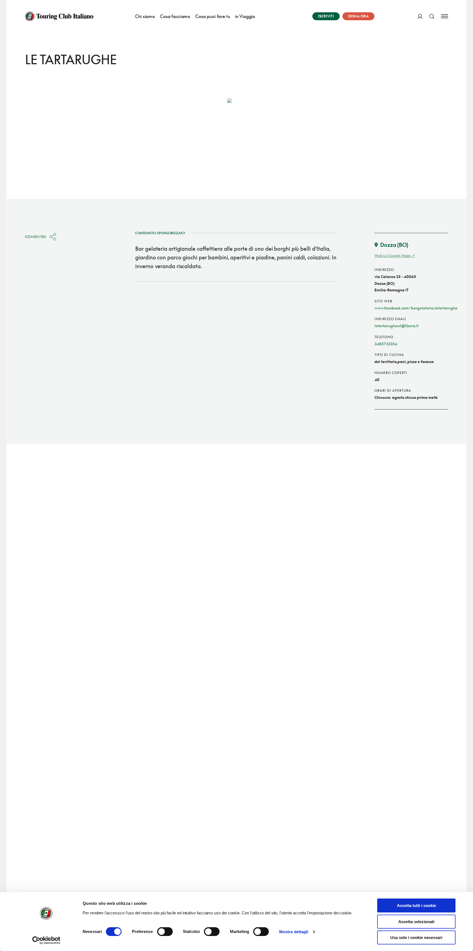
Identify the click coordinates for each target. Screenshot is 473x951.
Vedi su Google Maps (392, 255)
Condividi (35, 236)
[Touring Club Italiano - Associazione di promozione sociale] (59, 16)
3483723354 (385, 343)
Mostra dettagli (293, 931)
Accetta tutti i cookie (416, 905)
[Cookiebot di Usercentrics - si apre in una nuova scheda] (46, 940)
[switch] (165, 931)
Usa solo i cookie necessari (416, 937)
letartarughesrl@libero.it (396, 325)
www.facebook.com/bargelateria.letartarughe (415, 308)
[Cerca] (431, 16)
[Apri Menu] (444, 16)
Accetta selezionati (416, 921)
